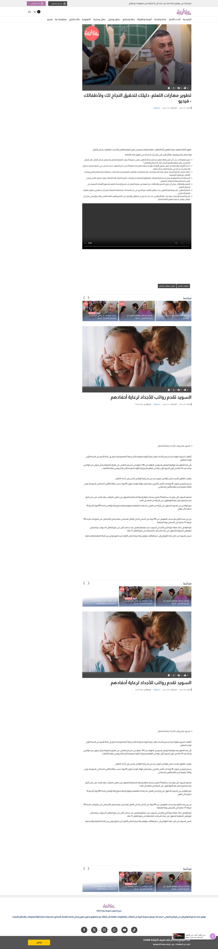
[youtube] (124, 930)
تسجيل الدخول (56, 4)
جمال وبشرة (99, 19)
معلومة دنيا (61, 19)
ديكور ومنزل (114, 19)
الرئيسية (187, 19)
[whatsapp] (114, 930)
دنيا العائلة (157, 108)
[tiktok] (134, 930)
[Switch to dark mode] (36, 12)
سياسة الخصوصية (159, 944)
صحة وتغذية (160, 19)
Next (84, 297)
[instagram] (104, 930)
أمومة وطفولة (144, 19)
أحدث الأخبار (174, 19)
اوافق (39, 942)
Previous (88, 297)
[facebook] (84, 930)
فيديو (50, 19)
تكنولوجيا (86, 19)
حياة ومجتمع (129, 19)
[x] (94, 930)
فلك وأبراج (74, 19)
